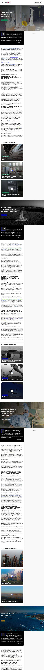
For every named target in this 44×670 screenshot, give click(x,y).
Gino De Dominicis (4, 299)
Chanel (10, 495)
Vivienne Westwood (16, 495)
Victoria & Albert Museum (12, 453)
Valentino (3, 496)
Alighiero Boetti (4, 300)
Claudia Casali (12, 64)
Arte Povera (9, 120)
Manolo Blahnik (14, 497)
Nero (2, 62)
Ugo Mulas (20, 299)
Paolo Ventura (17, 318)
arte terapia (19, 127)
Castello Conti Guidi (5, 320)
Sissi (8, 62)
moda (19, 467)
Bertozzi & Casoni (18, 60)
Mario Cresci (15, 299)
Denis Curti (16, 306)
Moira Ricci (11, 299)
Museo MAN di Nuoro (14, 659)
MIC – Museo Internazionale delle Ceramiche (10, 48)
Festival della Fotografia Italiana (16, 244)
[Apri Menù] (3, 2)
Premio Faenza (5, 96)
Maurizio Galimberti (10, 318)
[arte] (8, 2)
